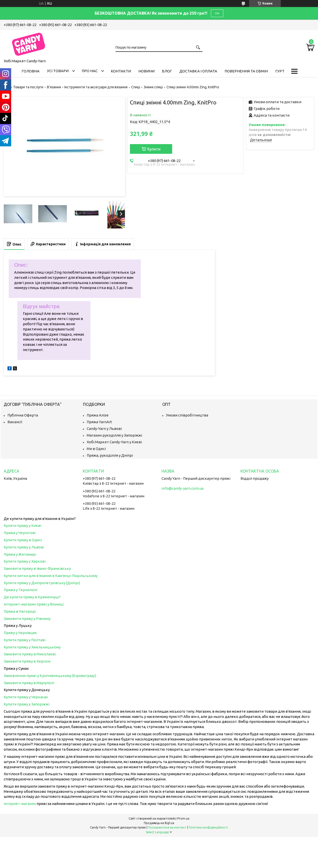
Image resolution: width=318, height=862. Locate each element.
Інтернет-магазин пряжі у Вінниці (34, 604)
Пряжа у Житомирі (20, 554)
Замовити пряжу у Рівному (27, 618)
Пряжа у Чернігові (20, 533)
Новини (146, 71)
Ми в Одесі (96, 449)
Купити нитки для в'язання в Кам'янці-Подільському (50, 576)
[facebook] (9, 369)
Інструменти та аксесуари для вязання (95, 87)
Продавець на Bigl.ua (159, 823)
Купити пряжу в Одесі (23, 540)
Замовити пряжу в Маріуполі (29, 683)
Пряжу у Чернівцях (20, 633)
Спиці (135, 87)
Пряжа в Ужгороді (20, 611)
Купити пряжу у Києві (22, 525)
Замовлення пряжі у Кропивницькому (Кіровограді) (50, 675)
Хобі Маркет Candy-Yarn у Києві (114, 442)
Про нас (90, 71)
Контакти (121, 71)
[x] (15, 369)
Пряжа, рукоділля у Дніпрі (110, 455)
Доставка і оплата (198, 71)
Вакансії (14, 422)
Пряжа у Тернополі (20, 590)
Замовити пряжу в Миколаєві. (30, 654)
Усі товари (58, 71)
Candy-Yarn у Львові (104, 428)
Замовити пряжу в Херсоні (27, 661)
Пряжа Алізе (98, 415)
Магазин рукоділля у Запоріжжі (114, 435)
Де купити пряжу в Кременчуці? (32, 597)
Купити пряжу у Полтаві (24, 640)
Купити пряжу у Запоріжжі (26, 704)
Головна (31, 71)
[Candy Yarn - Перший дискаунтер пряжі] (28, 43)
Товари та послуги (28, 87)
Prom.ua (183, 818)
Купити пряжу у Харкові (24, 561)
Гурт (279, 71)
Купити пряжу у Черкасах (26, 697)
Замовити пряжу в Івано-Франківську (37, 568)
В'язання (54, 87)
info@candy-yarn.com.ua (182, 488)
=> (217, 13)
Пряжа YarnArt (99, 422)
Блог (167, 71)
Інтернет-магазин (20, 803)
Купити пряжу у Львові (24, 547)
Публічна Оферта (22, 415)
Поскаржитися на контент (167, 827)
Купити (153, 149)
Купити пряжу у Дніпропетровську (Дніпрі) (42, 583)
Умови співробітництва (187, 415)
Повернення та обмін (246, 71)
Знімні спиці (153, 87)
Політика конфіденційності (208, 827)
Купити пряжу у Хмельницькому (32, 647)
